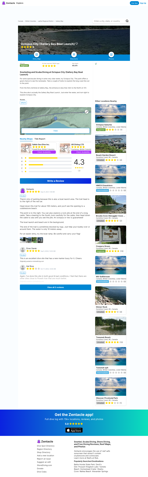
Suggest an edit (44, 462)
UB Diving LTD (77, 144)
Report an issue (44, 459)
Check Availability (44, 152)
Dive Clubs (41, 472)
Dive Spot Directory (45, 446)
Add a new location (45, 455)
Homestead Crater (88, 469)
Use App (134, 3)
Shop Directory (43, 452)
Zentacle (30, 189)
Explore (19, 3)
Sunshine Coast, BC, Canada (107, 157)
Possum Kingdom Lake (88, 467)
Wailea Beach (85, 471)
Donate (40, 468)
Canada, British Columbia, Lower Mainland (112, 127)
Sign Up (143, 3)
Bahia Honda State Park (84, 464)
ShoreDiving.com (44, 465)
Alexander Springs (100, 471)
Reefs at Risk (92, 458)
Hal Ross (30, 266)
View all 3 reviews (55, 287)
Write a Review (55, 181)
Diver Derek (31, 248)
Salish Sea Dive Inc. (41, 144)
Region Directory (44, 449)
